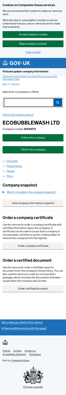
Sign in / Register (11, 84)
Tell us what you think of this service (22, 322)
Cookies (17, 350)
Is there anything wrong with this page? (24, 328)
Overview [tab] (12, 161)
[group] (33, 193)
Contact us (30, 350)
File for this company (33, 149)
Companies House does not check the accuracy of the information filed (30, 78)
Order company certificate (33, 245)
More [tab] (10, 176)
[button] (29, 192)
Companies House (20, 360)
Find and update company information (25, 71)
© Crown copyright (33, 386)
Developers (35, 354)
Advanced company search (18, 114)
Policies (6, 350)
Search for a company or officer (21, 91)
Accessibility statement (14, 354)
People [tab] (11, 171)
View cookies (33, 52)
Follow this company (33, 137)
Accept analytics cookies (33, 34)
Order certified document (33, 288)
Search (58, 102)
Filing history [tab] (14, 166)
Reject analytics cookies (33, 43)
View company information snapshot (37, 203)
